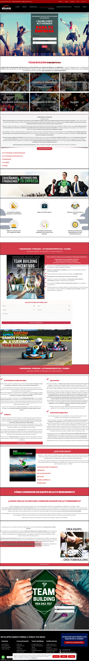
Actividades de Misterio (36, 650)
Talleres (33, 647)
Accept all (56, 656)
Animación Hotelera (6, 647)
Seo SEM (18, 647)
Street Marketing (5, 645)
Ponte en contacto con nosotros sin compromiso (24, 144)
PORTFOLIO (77, 6)
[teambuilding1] (14, 93)
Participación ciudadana (51, 649)
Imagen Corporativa (21, 650)
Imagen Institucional (51, 644)
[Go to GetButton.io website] (3, 659)
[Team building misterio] (44, 93)
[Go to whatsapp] (3, 657)
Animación (48, 647)
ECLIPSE (17, 6)
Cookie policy (34, 658)
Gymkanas (33, 649)
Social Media (19, 649)
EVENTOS (24, 6)
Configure (71, 656)
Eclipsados (72, 1)
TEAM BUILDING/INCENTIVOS (46, 6)
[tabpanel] (44, 544)
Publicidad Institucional (51, 650)
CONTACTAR (51, 8)
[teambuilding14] (74, 73)
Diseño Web (19, 644)
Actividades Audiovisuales (37, 645)
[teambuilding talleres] (74, 93)
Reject (63, 656)
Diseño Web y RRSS (50, 652)
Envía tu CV (84, 1)
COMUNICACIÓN (33, 6)
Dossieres (60, 1)
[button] (44, 153)
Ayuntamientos (5, 644)
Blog (78, 1)
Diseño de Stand (20, 652)
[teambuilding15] (14, 73)
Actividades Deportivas (36, 644)
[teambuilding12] (44, 73)
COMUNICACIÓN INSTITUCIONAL (64, 6)
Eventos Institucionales (51, 645)
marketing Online (20, 645)
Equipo (66, 1)
